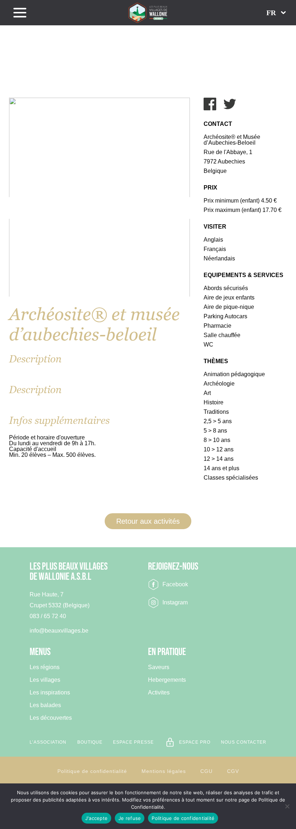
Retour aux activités (148, 521)
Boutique (90, 742)
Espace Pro (194, 742)
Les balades (45, 705)
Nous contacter (243, 742)
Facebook (175, 584)
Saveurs (158, 667)
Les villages (45, 680)
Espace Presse (133, 742)
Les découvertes (51, 718)
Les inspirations (50, 693)
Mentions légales (164, 771)
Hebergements (167, 680)
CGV (233, 771)
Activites (159, 693)
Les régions (45, 667)
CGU (206, 771)
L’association (48, 742)
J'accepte (96, 818)
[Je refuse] (287, 806)
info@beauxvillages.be (59, 631)
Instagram (175, 602)
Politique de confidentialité (92, 771)
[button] (276, 12)
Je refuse (129, 818)
